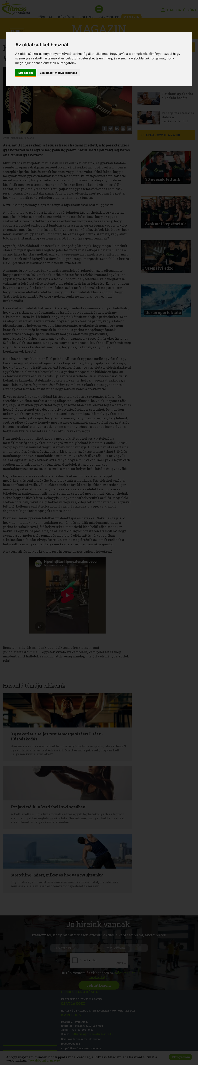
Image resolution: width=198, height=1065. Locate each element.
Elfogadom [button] (25, 72)
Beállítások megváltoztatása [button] (58, 72)
